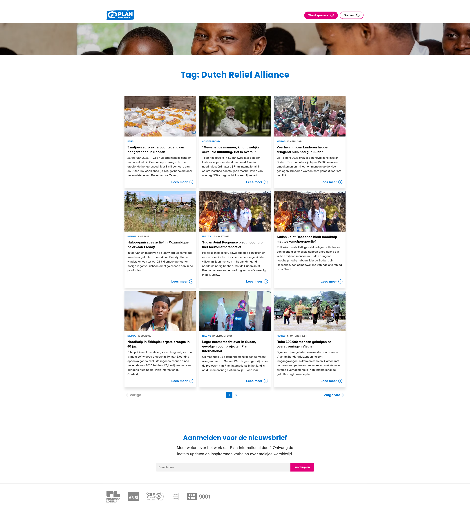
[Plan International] (120, 15)
